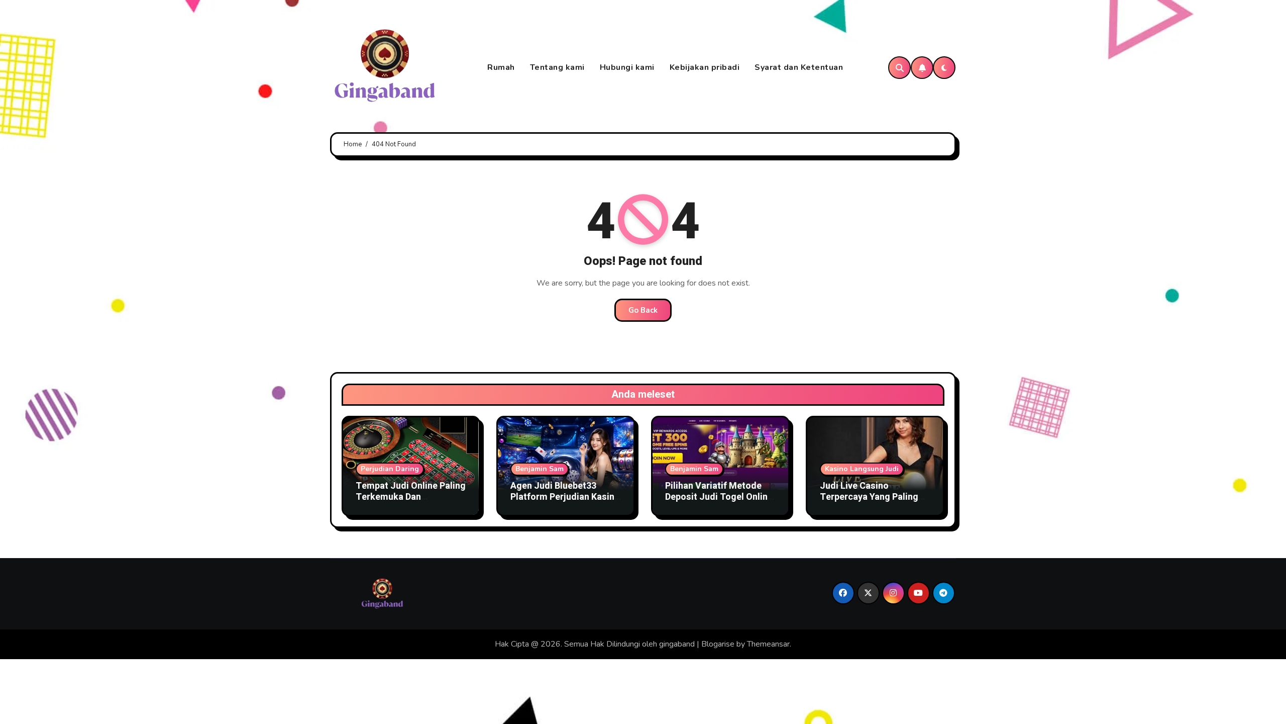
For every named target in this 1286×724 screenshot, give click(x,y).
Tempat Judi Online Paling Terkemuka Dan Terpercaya (411, 496)
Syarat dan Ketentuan (799, 67)
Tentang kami (557, 67)
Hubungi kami (627, 67)
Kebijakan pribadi (705, 67)
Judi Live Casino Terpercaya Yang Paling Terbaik (869, 496)
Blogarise (717, 644)
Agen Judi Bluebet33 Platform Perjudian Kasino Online (565, 496)
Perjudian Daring (390, 469)
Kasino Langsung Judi (862, 469)
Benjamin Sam (539, 469)
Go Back (643, 310)
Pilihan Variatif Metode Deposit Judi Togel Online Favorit (719, 496)
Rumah (501, 67)
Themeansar (768, 644)
